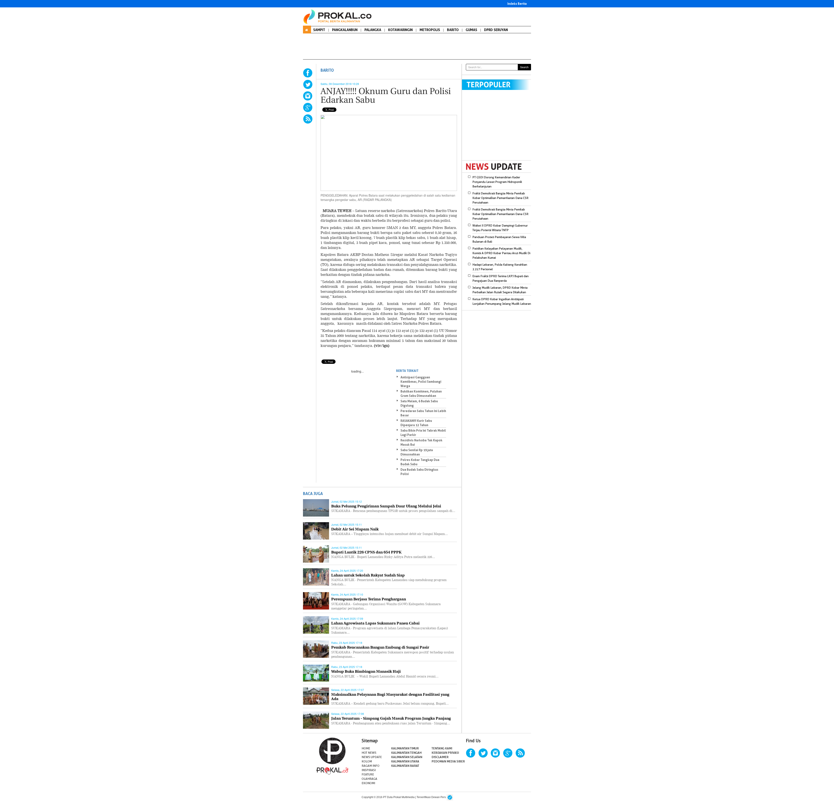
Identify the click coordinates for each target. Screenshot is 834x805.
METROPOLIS (430, 30)
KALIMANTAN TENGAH (406, 752)
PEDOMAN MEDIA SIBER (448, 761)
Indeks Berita (517, 3)
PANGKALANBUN (344, 30)
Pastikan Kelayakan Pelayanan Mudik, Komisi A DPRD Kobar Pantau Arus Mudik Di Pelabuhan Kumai (501, 253)
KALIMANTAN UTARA (405, 761)
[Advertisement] (498, 128)
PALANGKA (372, 30)
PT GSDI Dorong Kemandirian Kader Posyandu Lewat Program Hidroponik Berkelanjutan (497, 182)
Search (524, 67)
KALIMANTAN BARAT (405, 765)
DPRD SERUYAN (496, 30)
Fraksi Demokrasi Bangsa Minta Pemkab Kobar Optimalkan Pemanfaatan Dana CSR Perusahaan (500, 198)
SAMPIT (319, 30)
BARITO (453, 30)
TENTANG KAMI (442, 748)
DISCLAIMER (440, 757)
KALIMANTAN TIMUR (405, 748)
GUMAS (471, 30)
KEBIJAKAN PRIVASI (445, 752)
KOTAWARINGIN (400, 30)
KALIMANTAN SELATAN (406, 757)
